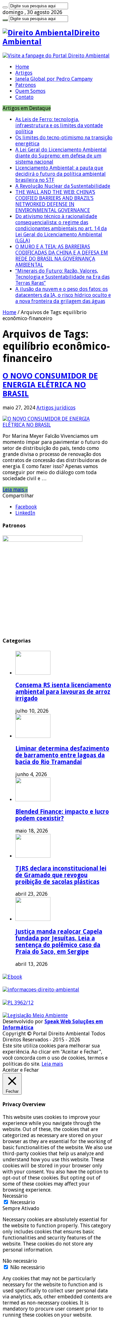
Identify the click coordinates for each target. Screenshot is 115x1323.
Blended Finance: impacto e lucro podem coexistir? (62, 815)
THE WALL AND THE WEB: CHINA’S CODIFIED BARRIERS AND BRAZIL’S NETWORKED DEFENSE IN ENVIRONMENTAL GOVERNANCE (55, 201)
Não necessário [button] (20, 1261)
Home (22, 67)
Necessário (22, 1202)
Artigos (23, 73)
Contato (24, 97)
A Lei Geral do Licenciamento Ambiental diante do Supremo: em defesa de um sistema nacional (61, 156)
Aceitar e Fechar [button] (21, 1070)
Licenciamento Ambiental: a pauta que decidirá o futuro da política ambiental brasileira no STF (60, 174)
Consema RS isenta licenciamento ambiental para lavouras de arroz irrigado (63, 692)
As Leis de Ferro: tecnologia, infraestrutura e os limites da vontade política (59, 125)
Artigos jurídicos (55, 408)
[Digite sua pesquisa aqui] (5, 7)
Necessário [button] (15, 1196)
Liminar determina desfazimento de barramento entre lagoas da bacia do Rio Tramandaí (62, 755)
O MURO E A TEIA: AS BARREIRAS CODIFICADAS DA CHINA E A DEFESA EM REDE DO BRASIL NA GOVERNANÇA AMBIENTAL (61, 256)
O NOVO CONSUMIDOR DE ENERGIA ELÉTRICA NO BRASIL (50, 384)
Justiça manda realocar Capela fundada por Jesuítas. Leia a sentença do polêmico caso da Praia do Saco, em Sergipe (58, 941)
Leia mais (52, 1064)
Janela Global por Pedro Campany (54, 79)
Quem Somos (30, 91)
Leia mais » (15, 490)
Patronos (25, 85)
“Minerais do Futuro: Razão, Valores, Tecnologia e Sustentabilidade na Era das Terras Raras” (62, 277)
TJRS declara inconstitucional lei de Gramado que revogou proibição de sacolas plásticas (60, 875)
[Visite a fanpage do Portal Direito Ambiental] (56, 56)
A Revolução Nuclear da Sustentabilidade (62, 186)
